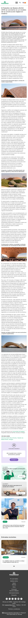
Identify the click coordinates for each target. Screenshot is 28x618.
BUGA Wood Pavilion (11, 438)
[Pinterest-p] (21, 599)
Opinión (5, 521)
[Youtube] (18, 599)
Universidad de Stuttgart (19, 431)
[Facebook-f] (13, 599)
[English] (23, 2)
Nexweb (20, 614)
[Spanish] (25, 2)
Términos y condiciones (14, 609)
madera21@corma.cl (10, 605)
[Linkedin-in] (7, 599)
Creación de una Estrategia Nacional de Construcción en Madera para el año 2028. (14, 527)
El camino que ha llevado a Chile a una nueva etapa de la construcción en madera (13, 562)
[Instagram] (15, 599)
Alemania (3, 438)
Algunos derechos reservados (11, 612)
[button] (17, 3)
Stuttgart (11, 439)
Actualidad (5, 557)
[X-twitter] (10, 599)
